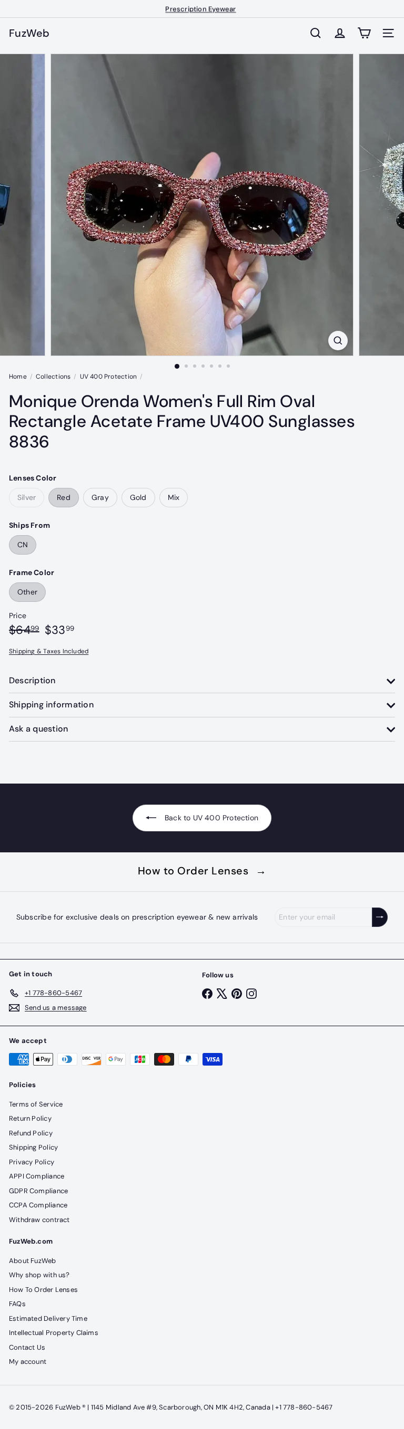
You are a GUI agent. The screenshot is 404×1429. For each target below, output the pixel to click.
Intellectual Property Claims (53, 1332)
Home (18, 376)
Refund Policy (31, 1133)
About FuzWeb (32, 1260)
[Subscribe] (380, 917)
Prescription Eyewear (200, 8)
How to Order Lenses (202, 871)
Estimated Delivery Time (48, 1318)
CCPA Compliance (38, 1205)
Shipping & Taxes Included (48, 651)
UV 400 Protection (108, 376)
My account (27, 1361)
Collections (53, 376)
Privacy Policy (31, 1161)
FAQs (17, 1303)
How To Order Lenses (43, 1289)
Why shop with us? (39, 1274)
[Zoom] (338, 340)
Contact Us (27, 1347)
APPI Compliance (36, 1176)
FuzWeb (29, 33)
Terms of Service (36, 1104)
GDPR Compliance (38, 1190)
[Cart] (364, 33)
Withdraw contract (39, 1219)
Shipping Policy (33, 1147)
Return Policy (30, 1118)
